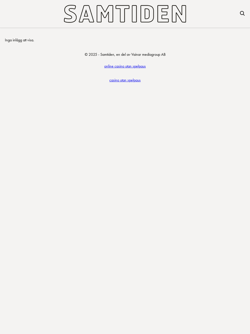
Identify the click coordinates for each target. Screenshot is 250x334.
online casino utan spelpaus (125, 66)
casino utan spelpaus (125, 80)
